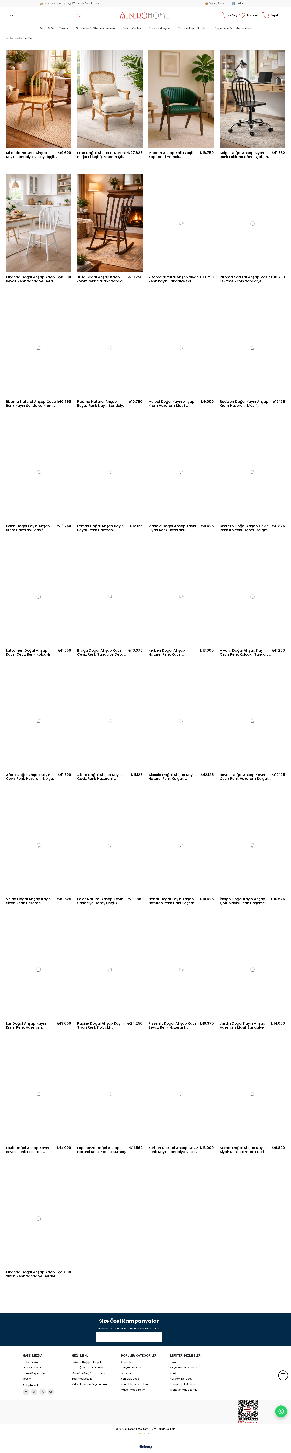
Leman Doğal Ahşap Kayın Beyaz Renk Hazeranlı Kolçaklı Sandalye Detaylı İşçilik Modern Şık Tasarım (100, 528)
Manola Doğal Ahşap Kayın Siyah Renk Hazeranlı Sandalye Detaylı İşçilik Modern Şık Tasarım (172, 528)
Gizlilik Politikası (32, 1367)
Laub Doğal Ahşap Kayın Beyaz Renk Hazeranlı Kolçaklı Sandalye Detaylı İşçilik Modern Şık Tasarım (28, 1150)
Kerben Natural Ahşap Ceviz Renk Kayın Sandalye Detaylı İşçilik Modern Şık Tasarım (173, 1150)
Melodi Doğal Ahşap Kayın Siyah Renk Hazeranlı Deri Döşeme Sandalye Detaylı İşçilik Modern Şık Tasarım (243, 1150)
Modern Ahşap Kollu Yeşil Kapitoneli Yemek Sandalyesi (170, 155)
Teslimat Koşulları (83, 1379)
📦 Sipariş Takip (214, 3)
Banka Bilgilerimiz (34, 1373)
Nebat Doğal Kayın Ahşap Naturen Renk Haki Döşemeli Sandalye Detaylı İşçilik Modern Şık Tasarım (173, 901)
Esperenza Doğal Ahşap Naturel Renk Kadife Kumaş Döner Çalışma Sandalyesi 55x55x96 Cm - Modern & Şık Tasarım (101, 1150)
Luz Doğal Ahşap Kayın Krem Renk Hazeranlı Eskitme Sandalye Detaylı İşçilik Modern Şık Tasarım (28, 1025)
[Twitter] (34, 1392)
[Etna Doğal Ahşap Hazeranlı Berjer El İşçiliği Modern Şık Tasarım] (110, 99)
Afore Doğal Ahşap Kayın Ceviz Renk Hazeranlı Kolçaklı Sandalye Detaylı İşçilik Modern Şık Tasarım (31, 777)
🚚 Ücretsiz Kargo (50, 3)
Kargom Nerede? (181, 1379)
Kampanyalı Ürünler (182, 1384)
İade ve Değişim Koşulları (88, 1362)
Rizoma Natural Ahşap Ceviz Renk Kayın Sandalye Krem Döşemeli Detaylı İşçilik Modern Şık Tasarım (31, 404)
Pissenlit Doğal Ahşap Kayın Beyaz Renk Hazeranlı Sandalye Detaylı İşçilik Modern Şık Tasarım (172, 1025)
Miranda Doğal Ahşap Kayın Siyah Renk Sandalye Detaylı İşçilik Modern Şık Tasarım (31, 1274)
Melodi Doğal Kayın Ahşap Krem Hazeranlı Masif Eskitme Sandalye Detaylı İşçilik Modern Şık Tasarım (171, 404)
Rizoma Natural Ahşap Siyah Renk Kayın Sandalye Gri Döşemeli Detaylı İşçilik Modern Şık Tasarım (173, 279)
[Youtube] (51, 1392)
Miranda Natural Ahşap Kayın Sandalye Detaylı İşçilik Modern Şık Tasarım (31, 155)
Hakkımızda (30, 1362)
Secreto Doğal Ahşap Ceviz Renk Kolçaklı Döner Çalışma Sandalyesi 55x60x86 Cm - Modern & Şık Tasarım (245, 528)
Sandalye (127, 1362)
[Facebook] (26, 1392)
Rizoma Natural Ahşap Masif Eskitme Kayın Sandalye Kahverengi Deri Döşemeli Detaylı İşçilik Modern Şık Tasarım (245, 279)
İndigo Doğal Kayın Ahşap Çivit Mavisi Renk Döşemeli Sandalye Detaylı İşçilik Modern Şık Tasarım (243, 901)
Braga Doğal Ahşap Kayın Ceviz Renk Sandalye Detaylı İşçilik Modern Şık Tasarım (102, 652)
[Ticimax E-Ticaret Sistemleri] (146, 1447)
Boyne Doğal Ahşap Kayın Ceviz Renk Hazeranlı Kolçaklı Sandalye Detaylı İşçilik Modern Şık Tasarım (245, 777)
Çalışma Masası (131, 1367)
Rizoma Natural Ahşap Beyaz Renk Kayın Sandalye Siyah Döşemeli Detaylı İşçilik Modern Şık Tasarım (101, 404)
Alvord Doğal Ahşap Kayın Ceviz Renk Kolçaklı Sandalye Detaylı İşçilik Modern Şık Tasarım (245, 652)
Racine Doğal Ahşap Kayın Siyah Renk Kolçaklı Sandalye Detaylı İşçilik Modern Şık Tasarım (100, 1025)
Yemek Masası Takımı (134, 1384)
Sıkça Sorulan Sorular (183, 1367)
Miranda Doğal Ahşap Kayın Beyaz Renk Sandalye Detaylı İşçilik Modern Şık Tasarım (31, 279)
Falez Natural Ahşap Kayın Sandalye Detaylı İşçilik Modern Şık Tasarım (100, 901)
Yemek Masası (130, 1379)
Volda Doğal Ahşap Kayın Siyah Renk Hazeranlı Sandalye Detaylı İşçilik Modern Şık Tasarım (28, 901)
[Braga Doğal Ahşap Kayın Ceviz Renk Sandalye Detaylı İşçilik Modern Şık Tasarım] (110, 596)
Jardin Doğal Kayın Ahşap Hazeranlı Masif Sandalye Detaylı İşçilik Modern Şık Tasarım (242, 1025)
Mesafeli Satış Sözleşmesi (88, 1373)
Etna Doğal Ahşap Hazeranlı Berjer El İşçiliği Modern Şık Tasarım (101, 155)
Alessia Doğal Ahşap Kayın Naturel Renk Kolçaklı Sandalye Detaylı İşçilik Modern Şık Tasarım (172, 777)
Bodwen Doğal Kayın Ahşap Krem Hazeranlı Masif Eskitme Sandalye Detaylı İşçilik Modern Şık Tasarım (244, 404)
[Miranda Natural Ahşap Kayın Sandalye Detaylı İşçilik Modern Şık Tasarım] (38, 99)
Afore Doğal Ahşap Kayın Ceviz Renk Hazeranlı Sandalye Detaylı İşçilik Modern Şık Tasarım (99, 777)
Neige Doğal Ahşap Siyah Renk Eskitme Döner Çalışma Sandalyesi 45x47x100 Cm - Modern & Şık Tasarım (245, 155)
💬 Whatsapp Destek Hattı (83, 3)
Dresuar (126, 1373)
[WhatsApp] (281, 1411)
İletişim (27, 1379)
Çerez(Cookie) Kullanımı (88, 1367)
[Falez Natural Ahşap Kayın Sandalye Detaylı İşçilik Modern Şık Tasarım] (110, 845)
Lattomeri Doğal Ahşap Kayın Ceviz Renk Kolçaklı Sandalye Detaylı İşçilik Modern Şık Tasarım (28, 652)
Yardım (174, 1373)
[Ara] (78, 15)
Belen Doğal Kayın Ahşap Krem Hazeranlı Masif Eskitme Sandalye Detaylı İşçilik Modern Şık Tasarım (28, 528)
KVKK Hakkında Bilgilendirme (90, 1384)
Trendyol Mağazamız (183, 1390)
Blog (173, 1362)
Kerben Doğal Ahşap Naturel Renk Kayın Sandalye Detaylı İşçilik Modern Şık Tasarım (168, 652)
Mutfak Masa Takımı (133, 1390)
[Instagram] (42, 1392)
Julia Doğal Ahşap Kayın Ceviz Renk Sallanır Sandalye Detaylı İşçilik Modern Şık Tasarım (102, 279)
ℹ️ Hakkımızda (240, 3)
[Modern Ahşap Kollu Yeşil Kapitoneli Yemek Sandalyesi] (181, 99)
